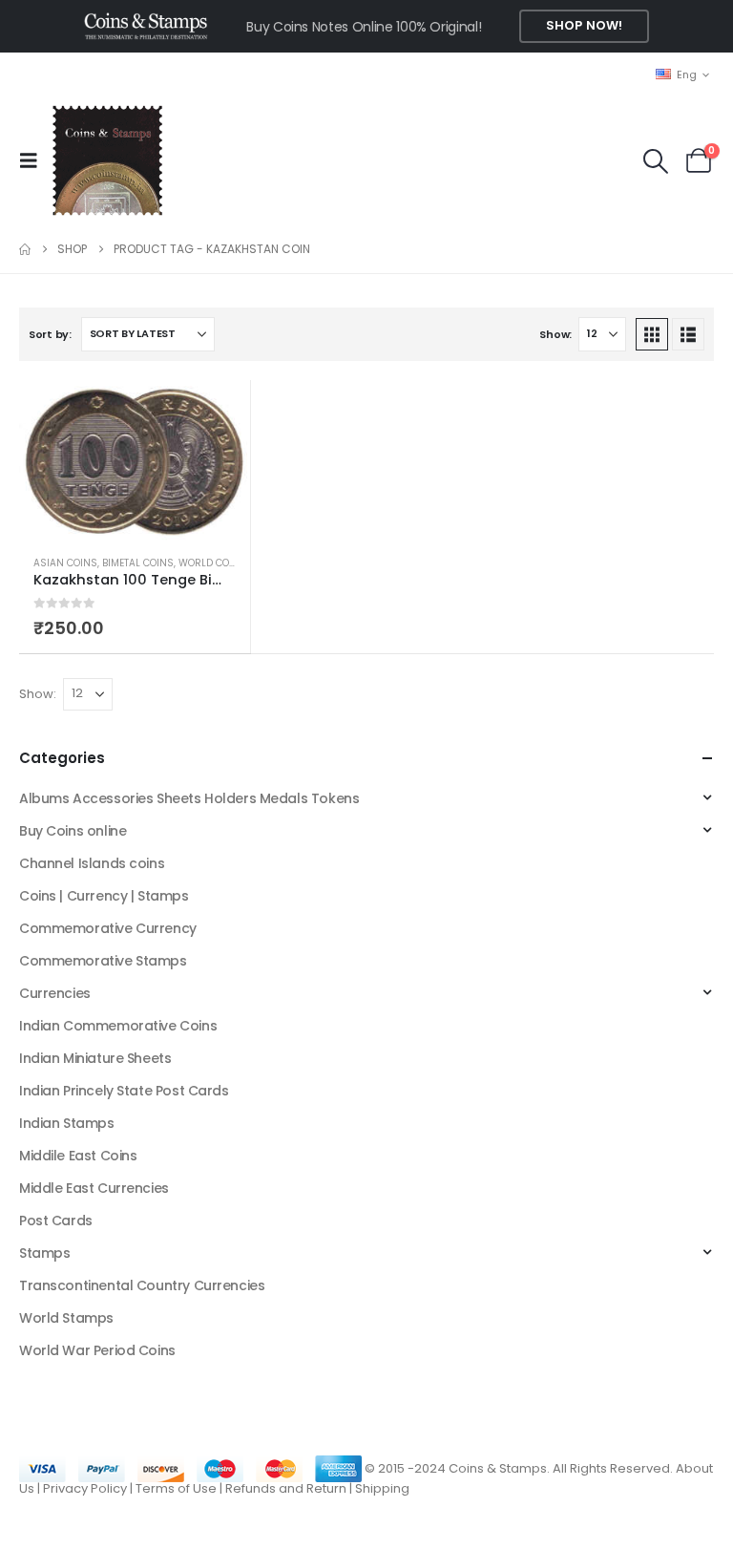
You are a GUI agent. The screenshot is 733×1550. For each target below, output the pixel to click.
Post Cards (56, 1220)
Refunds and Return (285, 1488)
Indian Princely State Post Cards (124, 1090)
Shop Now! (584, 25)
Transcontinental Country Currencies (141, 1285)
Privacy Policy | (89, 1488)
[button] (34, 160)
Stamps (44, 1253)
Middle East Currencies (94, 1188)
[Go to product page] (134, 460)
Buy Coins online (72, 830)
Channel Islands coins (91, 863)
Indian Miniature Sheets (95, 1058)
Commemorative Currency (108, 928)
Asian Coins (65, 563)
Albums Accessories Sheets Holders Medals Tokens (189, 798)
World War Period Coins (97, 1350)
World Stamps (66, 1317)
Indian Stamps (67, 1123)
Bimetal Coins (138, 563)
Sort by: (50, 334)
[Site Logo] (107, 160)
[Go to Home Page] (25, 249)
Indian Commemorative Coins (118, 1025)
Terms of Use (176, 1488)
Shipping (382, 1488)
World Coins (212, 563)
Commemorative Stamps (103, 960)
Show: (555, 334)
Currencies (55, 993)
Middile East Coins (77, 1155)
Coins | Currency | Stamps (104, 895)
